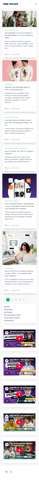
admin (7, 54)
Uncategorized (9, 84)
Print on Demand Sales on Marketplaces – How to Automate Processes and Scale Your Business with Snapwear (19, 206)
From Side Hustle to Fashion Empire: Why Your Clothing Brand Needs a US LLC (18, 122)
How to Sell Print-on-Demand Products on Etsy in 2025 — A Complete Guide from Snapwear (19, 273)
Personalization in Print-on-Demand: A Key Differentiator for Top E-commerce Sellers (19, 35)
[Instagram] (11, 471)
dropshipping (8, 309)
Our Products (8, 312)
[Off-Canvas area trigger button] (36, 4)
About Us (7, 306)
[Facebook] (6, 471)
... (8, 48)
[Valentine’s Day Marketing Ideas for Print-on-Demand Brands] (19, 70)
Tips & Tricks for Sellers (11, 30)
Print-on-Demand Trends (12, 315)
